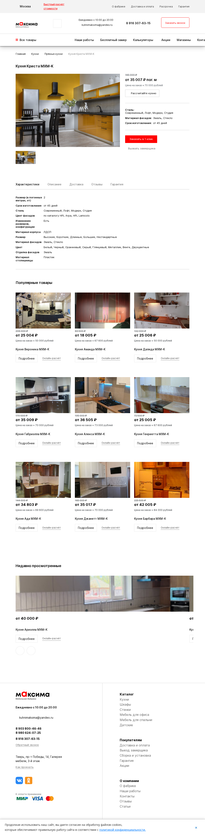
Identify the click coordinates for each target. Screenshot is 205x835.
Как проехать (25, 767)
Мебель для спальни (136, 720)
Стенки (125, 710)
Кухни (124, 699)
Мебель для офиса (134, 715)
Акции (165, 40)
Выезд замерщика (134, 750)
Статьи (125, 806)
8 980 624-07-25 (28, 732)
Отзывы (126, 801)
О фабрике (118, 6)
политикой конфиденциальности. (122, 830)
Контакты (127, 796)
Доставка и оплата (142, 6)
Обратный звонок (27, 744)
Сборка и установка (135, 755)
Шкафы (125, 704)
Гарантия (183, 6)
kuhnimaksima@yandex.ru (97, 24)
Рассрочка (166, 6)
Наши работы (84, 40)
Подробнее (27, 358)
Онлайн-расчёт (51, 358)
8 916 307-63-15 (138, 23)
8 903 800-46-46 (28, 728)
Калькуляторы (143, 40)
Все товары (28, 40)
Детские (126, 725)
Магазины (184, 40)
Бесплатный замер (113, 40)
